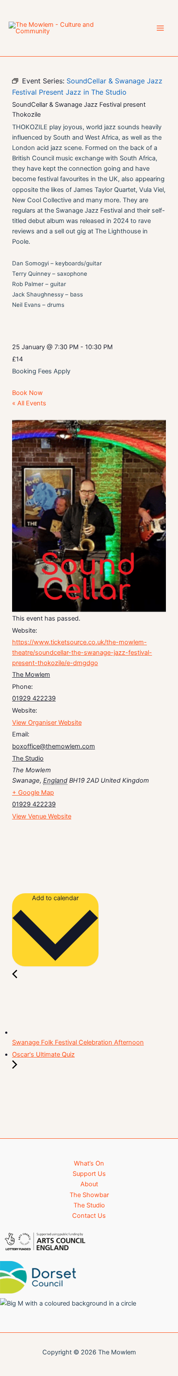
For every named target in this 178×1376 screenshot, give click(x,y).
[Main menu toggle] (160, 28)
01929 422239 (34, 698)
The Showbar (89, 1195)
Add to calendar (55, 898)
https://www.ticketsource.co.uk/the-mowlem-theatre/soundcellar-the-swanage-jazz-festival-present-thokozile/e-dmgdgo (82, 652)
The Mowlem (31, 674)
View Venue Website (41, 816)
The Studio (28, 758)
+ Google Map (33, 792)
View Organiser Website (47, 722)
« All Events (29, 403)
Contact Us (89, 1216)
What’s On (89, 1163)
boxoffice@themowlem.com (53, 746)
